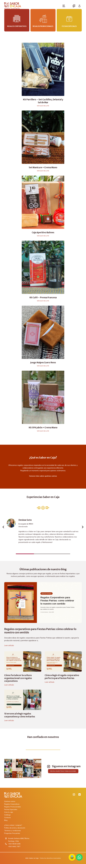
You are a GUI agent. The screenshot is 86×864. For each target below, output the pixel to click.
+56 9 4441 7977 (14, 846)
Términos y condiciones (12, 830)
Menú (64, 6)
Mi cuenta (79, 6)
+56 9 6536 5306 (14, 844)
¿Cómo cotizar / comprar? (13, 825)
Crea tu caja (8, 812)
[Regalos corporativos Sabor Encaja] (35, 795)
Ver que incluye (43, 106)
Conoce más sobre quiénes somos (43, 476)
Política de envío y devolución (14, 828)
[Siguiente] (82, 527)
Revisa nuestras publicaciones (63, 771)
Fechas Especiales (10, 809)
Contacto (7, 817)
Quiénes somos (9, 801)
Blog (5, 820)
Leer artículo (9, 645)
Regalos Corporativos (11, 804)
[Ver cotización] (74, 6)
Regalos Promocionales (12, 807)
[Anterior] (3, 527)
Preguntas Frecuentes (12, 833)
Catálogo (7, 815)
